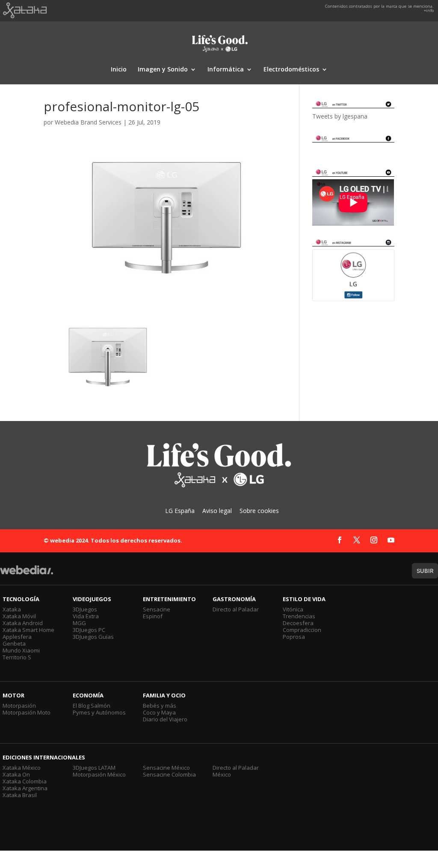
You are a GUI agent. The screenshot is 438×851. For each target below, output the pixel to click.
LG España (180, 511)
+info (429, 10)
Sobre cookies (259, 511)
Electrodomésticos (291, 69)
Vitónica (293, 609)
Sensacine (156, 609)
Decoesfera (298, 623)
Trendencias (299, 616)
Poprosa (294, 636)
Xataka (12, 609)
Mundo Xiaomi (21, 650)
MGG (79, 623)
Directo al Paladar (236, 609)
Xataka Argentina (25, 788)
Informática (225, 69)
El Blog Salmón (91, 705)
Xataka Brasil (20, 795)
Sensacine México (166, 767)
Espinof (153, 616)
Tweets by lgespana (339, 116)
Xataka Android (23, 623)
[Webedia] (26, 574)
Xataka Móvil (19, 616)
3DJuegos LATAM (94, 767)
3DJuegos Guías (93, 636)
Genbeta (14, 643)
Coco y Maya (159, 712)
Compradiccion (302, 629)
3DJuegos (85, 609)
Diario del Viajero (165, 719)
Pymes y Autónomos (99, 712)
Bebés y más (159, 705)
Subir (425, 570)
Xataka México (22, 767)
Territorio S (17, 657)
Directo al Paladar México (236, 771)
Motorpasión (19, 705)
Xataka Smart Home (28, 629)
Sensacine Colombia (169, 774)
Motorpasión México (99, 774)
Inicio (119, 69)
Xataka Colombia (25, 781)
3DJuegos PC (89, 629)
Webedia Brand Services (88, 122)
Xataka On (16, 774)
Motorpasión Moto (26, 712)
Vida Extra (86, 616)
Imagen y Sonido (163, 69)
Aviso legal (217, 511)
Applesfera (17, 636)
